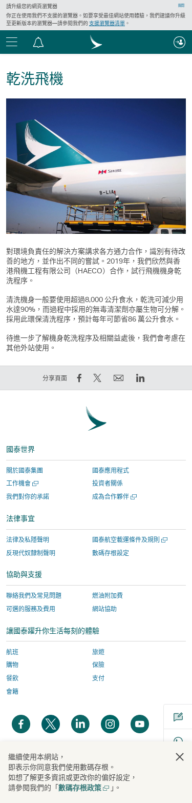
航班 (12, 652)
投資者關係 (107, 483)
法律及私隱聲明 (27, 540)
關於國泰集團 (24, 470)
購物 (12, 665)
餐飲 (12, 678)
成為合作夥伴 (113, 496)
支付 (98, 678)
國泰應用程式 (110, 470)
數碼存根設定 (110, 553)
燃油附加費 (107, 595)
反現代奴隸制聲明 (30, 553)
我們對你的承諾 (27, 496)
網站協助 (104, 609)
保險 (98, 665)
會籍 (12, 691)
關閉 (181, 6)
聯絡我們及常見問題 (33, 595)
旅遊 (98, 652)
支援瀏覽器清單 (107, 23)
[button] (38, 42)
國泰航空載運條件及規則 (128, 540)
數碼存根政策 (83, 787)
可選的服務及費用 (30, 609)
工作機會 (21, 483)
